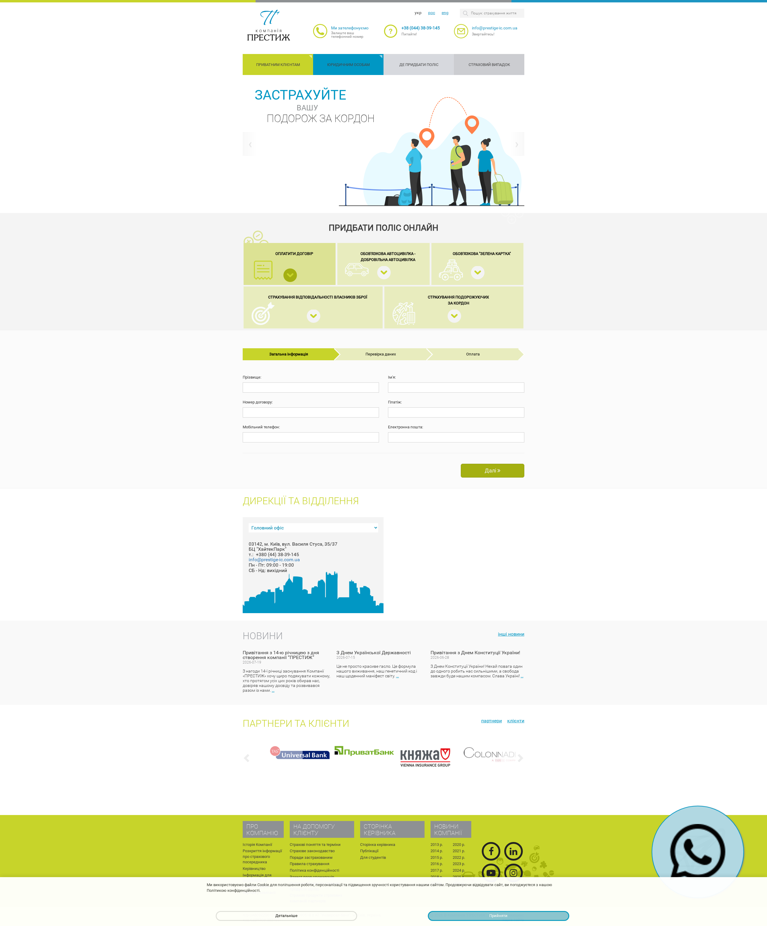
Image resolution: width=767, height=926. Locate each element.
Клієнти (515, 721)
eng (445, 12)
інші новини (511, 634)
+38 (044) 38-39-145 (420, 27)
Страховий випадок (489, 64)
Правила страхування (309, 864)
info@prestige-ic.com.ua (494, 27)
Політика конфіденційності (314, 870)
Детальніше (286, 915)
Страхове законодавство (312, 851)
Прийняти (498, 915)
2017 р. (437, 870)
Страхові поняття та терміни (315, 844)
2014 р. (437, 851)
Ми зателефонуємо (350, 27)
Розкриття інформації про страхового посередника (262, 856)
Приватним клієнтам (278, 64)
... (273, 690)
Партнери (491, 721)
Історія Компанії (257, 844)
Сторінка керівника (377, 844)
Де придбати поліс (418, 64)
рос (431, 12)
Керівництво (254, 868)
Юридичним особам (348, 64)
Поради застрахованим (311, 857)
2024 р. (459, 870)
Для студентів (373, 857)
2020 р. (459, 844)
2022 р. (459, 857)
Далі (491, 470)
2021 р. (459, 851)
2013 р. (437, 844)
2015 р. (437, 857)
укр (418, 12)
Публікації (369, 851)
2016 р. (437, 864)
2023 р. (459, 864)
